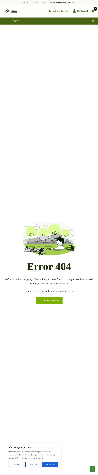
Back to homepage (47, 301)
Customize (16, 464)
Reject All (33, 464)
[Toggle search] (91, 21)
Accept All (50, 464)
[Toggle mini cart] (93, 11)
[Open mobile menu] (8, 21)
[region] (33, 456)
